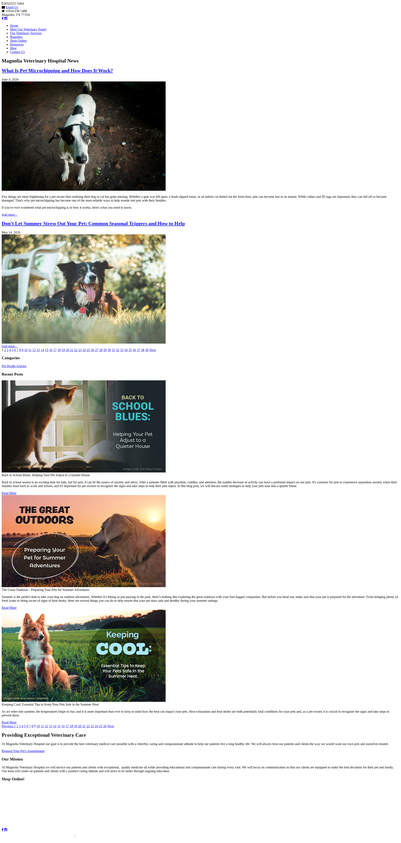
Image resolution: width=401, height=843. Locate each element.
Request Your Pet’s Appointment (23, 751)
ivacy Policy (87, 835)
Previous (8, 726)
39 (146, 350)
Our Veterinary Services (26, 33)
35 (130, 350)
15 (46, 350)
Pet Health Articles (14, 366)
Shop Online (18, 40)
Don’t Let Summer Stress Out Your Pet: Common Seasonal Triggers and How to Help (93, 223)
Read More (9, 493)
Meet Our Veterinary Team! (28, 29)
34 (126, 350)
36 (134, 350)
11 (30, 350)
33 (121, 350)
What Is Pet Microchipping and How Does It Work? (57, 70)
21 (71, 350)
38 (142, 350)
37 (138, 350)
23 (80, 350)
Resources (17, 44)
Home (14, 25)
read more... (9, 214)
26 (92, 350)
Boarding (16, 37)
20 (67, 350)
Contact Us (17, 52)
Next (152, 350)
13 (38, 350)
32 (117, 350)
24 (84, 350)
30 (109, 350)
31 (113, 350)
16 (50, 350)
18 (59, 350)
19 (63, 350)
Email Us (12, 7)
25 (88, 350)
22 (75, 350)
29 (105, 350)
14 (42, 350)
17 (55, 350)
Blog (13, 48)
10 (26, 350)
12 (34, 350)
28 (101, 350)
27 (96, 350)
